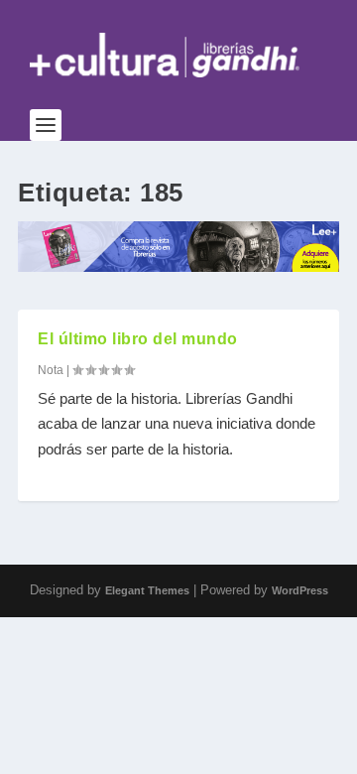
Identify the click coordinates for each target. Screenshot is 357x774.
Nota (50, 370)
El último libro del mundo (138, 338)
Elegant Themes (147, 590)
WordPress (300, 590)
